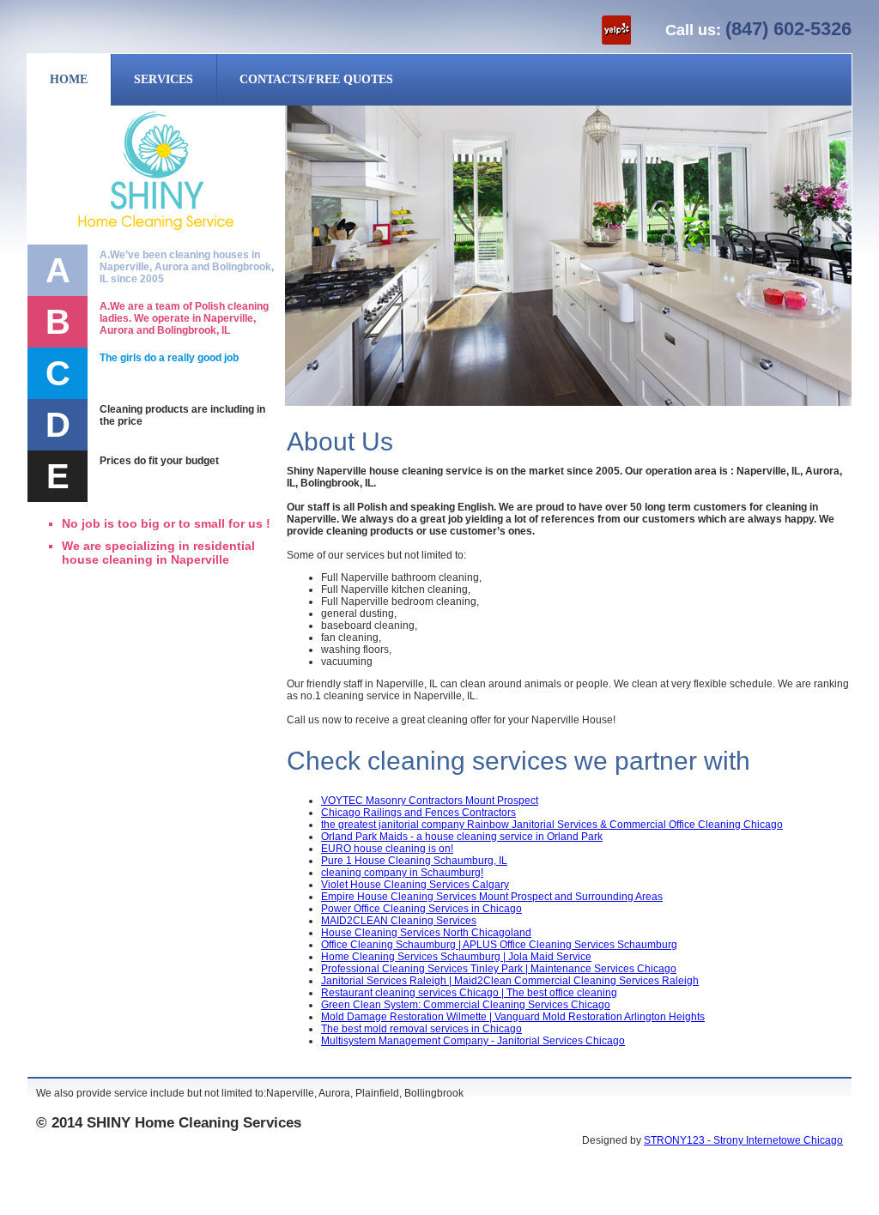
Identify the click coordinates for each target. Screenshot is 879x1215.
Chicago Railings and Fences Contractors (418, 813)
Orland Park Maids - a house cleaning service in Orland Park (462, 837)
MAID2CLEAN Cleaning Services (398, 921)
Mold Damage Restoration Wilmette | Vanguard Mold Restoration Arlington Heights (513, 1017)
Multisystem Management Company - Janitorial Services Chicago (473, 1041)
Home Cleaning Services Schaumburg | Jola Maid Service (456, 957)
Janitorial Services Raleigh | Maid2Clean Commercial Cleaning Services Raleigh (510, 981)
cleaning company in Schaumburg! (402, 873)
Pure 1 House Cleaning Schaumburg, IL (414, 861)
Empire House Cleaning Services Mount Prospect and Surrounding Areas (492, 897)
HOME (69, 79)
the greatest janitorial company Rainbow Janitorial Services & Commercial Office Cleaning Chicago (552, 825)
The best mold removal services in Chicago (421, 1029)
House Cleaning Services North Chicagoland (426, 933)
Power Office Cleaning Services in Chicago (421, 909)
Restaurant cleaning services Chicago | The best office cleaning (469, 993)
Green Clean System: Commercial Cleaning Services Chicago (465, 1005)
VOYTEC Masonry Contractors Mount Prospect (429, 801)
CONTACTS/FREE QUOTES (316, 79)
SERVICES (163, 79)
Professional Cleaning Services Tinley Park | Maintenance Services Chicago (498, 969)
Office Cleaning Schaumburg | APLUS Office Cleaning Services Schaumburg (499, 945)
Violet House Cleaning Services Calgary (415, 885)
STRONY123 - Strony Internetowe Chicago (743, 1140)
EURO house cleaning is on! (387, 849)
